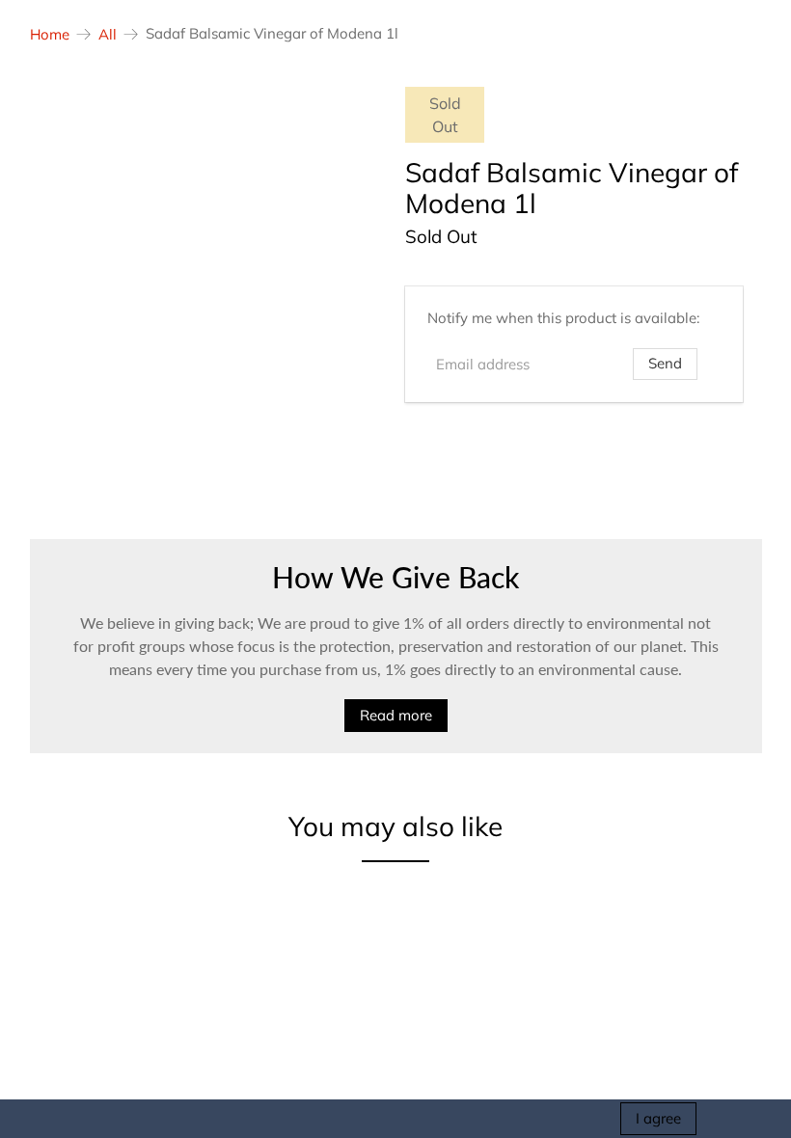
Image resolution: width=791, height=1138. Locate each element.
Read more (396, 715)
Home (49, 34)
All (107, 34)
